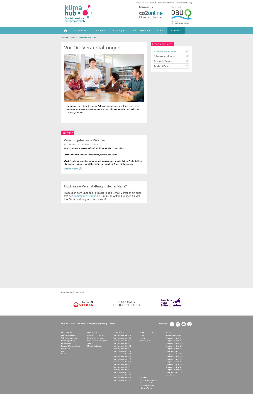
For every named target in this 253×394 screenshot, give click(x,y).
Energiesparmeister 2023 (122, 343)
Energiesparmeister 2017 (122, 359)
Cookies (112, 324)
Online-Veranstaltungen (164, 56)
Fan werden (163, 324)
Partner (142, 338)
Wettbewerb (80, 30)
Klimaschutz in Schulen (95, 335)
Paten (142, 335)
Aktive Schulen (171, 375)
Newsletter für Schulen (166, 3)
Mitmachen (99, 30)
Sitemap (104, 324)
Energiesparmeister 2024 (122, 341)
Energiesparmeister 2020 (122, 351)
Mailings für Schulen (94, 346)
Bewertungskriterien (68, 341)
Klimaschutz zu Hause (95, 338)
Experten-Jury (66, 343)
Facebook (171, 325)
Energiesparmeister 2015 (122, 364)
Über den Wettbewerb (68, 335)
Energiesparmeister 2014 (122, 367)
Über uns (145, 3)
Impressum (81, 324)
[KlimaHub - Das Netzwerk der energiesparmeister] (78, 13)
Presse (137, 3)
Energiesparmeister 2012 (122, 372)
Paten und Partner (140, 30)
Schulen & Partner (162, 66)
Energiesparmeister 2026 (122, 335)
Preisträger (118, 30)
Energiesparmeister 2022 (122, 346)
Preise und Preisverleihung (70, 346)
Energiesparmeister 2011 (122, 375)
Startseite (64, 324)
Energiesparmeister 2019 (122, 354)
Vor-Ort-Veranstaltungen (165, 51)
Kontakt (153, 3)
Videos (160, 30)
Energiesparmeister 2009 (122, 380)
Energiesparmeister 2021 (122, 349)
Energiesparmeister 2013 (122, 370)
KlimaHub (176, 30)
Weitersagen (65, 349)
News (63, 351)
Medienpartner (145, 341)
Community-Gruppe (84, 196)
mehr (83, 292)
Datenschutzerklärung (184, 3)
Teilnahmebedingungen (69, 338)
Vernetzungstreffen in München (84, 140)
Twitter (177, 325)
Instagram (189, 325)
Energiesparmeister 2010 (122, 377)
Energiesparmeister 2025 (122, 338)
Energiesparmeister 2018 (122, 356)
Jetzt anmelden (71, 168)
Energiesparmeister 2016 (122, 362)
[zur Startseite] (65, 30)
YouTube (183, 325)
